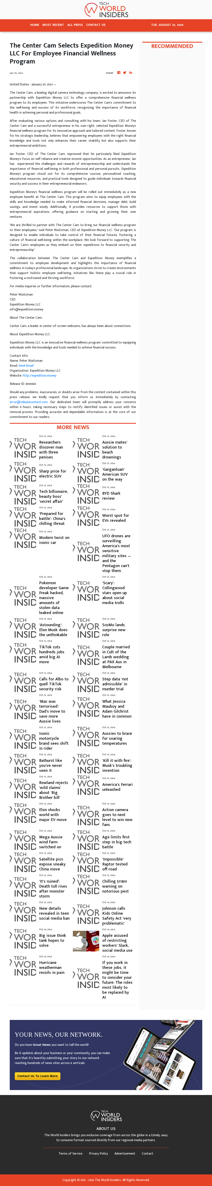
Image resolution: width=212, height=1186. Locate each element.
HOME (34, 25)
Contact (147, 1153)
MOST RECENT (53, 25)
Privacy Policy (98, 1153)
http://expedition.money (39, 375)
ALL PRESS (75, 25)
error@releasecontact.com (29, 402)
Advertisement (124, 1153)
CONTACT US (96, 25)
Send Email (26, 366)
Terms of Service (70, 1153)
